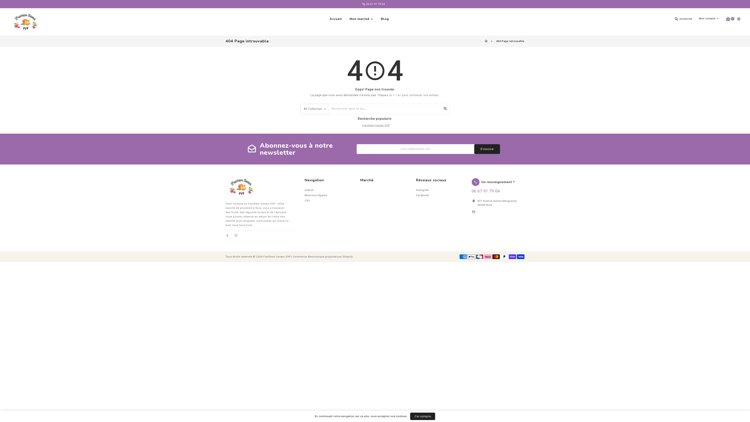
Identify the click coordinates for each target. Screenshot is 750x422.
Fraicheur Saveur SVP (376, 125)
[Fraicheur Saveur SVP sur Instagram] (236, 235)
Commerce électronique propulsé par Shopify (323, 256)
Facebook (422, 195)
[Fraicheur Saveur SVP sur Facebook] (227, 235)
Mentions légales (316, 195)
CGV (307, 200)
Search (309, 190)
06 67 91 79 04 (486, 191)
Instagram (422, 190)
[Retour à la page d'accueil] (486, 41)
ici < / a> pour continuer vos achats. (414, 95)
